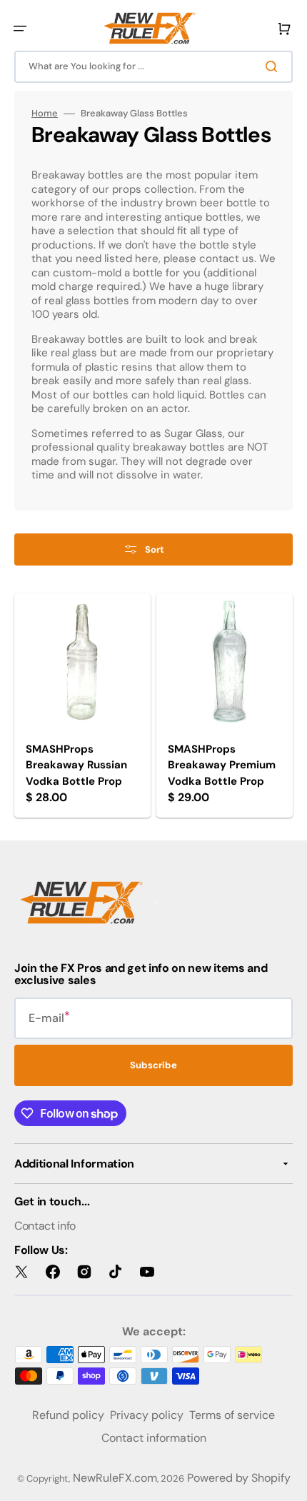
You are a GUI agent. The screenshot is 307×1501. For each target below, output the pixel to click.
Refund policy (68, 1414)
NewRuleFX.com (115, 1477)
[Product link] (82, 705)
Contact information (153, 1437)
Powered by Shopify (239, 1477)
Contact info (45, 1225)
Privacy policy (146, 1414)
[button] (20, 28)
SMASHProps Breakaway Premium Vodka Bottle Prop (222, 765)
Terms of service (232, 1414)
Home (44, 113)
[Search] (274, 66)
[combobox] (153, 67)
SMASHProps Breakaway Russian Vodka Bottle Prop (76, 765)
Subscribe (153, 1065)
